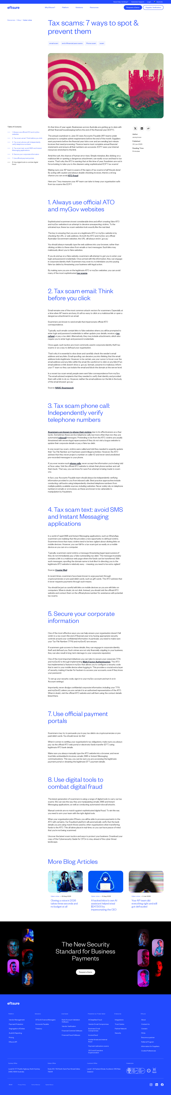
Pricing (11, 1037)
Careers (144, 1029)
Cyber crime (27, 20)
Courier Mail (61, 570)
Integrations (119, 1020)
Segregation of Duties (17, 1029)
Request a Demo (132, 7)
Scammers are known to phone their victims (70, 432)
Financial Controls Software (72, 1031)
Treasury (38, 1029)
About (143, 1020)
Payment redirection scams (98, 1046)
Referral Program (147, 1042)
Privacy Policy (22, 1084)
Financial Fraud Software (71, 1035)
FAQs (143, 1033)
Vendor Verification (69, 1026)
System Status (49, 1084)
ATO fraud (73, 175)
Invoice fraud (93, 1035)
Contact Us (145, 1024)
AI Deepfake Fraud (95, 1020)
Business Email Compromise (94, 1030)
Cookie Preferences (148, 1051)
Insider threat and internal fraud (97, 1041)
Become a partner (148, 1037)
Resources (11, 20)
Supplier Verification (153, 7)
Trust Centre (119, 1024)
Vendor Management (17, 1020)
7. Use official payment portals (23, 158)
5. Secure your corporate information (25, 154)
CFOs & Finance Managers (45, 1020)
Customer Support (137, 2)
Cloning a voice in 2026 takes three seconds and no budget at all (64, 903)
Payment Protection (16, 1024)
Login (149, 2)
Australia (160, 2)
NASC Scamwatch (64, 388)
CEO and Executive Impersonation (95, 1052)
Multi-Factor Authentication (96, 662)
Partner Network (121, 1029)
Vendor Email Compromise (98, 1024)
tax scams (82, 273)
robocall (62, 437)
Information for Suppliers (150, 1046)
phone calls (75, 463)
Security (118, 1033)
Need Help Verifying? (120, 2)
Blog (19, 20)
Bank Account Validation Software (71, 1021)
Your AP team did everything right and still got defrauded (144, 903)
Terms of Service (35, 1084)
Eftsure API (13, 1042)
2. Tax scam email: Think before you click (27, 138)
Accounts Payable (42, 1024)
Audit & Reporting (15, 1033)
